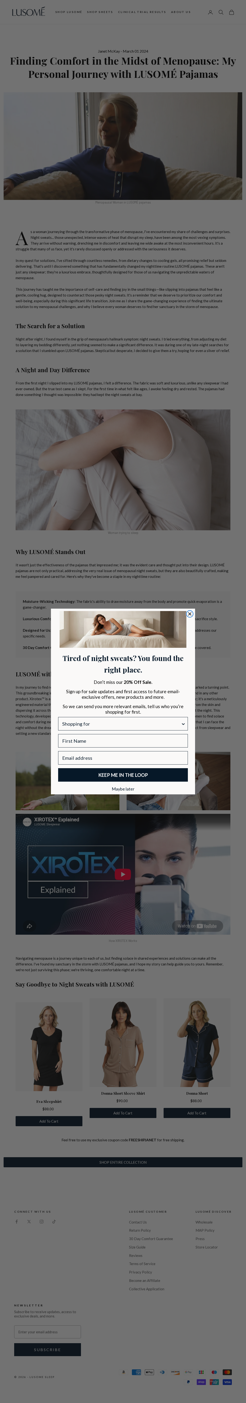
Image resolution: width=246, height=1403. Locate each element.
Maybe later (123, 789)
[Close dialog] (189, 614)
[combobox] (121, 723)
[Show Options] (183, 723)
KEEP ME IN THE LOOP (123, 775)
